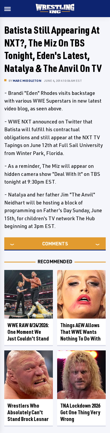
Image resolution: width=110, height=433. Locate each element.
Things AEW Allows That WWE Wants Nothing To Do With (80, 332)
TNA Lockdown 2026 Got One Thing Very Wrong (80, 412)
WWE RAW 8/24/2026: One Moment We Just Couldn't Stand (28, 332)
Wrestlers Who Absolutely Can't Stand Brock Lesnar (28, 412)
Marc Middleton (27, 81)
